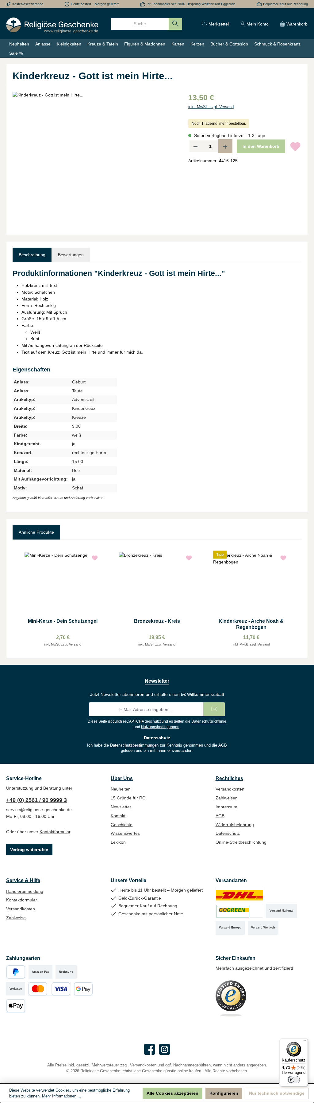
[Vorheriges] (17, 599)
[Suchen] (175, 24)
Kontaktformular (55, 831)
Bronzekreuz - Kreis (157, 621)
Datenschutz (228, 833)
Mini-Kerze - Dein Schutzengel (63, 621)
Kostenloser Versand (27, 4)
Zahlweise (16, 917)
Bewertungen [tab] (71, 254)
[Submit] (214, 709)
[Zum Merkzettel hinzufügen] (295, 146)
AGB (222, 745)
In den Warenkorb (261, 146)
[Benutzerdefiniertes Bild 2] (239, 911)
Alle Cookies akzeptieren (172, 1093)
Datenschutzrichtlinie (208, 721)
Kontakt (118, 815)
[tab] (32, 255)
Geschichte (121, 824)
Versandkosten (230, 789)
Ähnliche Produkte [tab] (36, 532)
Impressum (226, 806)
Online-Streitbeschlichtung (241, 842)
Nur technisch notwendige (276, 1093)
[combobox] (139, 24)
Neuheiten (121, 789)
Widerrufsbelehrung (235, 824)
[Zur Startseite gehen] (52, 25)
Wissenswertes (125, 833)
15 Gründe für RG (128, 797)
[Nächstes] (296, 599)
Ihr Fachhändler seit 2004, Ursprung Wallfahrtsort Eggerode (191, 4)
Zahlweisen (227, 797)
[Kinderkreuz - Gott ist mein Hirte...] (94, 158)
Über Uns (122, 778)
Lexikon (118, 842)
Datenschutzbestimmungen (134, 745)
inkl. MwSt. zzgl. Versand (211, 107)
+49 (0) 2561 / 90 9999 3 (36, 800)
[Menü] (304, 1042)
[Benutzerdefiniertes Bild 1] (239, 894)
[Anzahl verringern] (195, 146)
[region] (94, 158)
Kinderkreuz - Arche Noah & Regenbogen (251, 624)
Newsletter (121, 806)
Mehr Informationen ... (61, 1096)
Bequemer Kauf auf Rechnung (285, 4)
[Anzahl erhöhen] (225, 146)
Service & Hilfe (23, 880)
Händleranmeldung (24, 891)
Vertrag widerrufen (29, 849)
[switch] (294, 1079)
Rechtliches (229, 778)
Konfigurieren (223, 1093)
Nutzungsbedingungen (160, 727)
